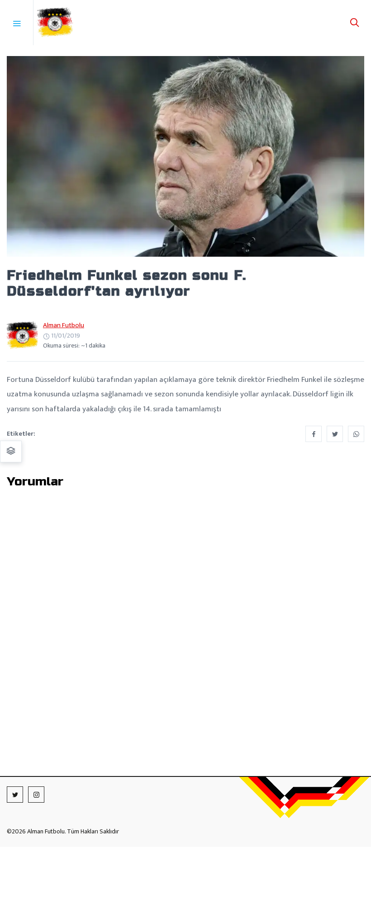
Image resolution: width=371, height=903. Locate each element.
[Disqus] (185, 616)
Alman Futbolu (63, 325)
